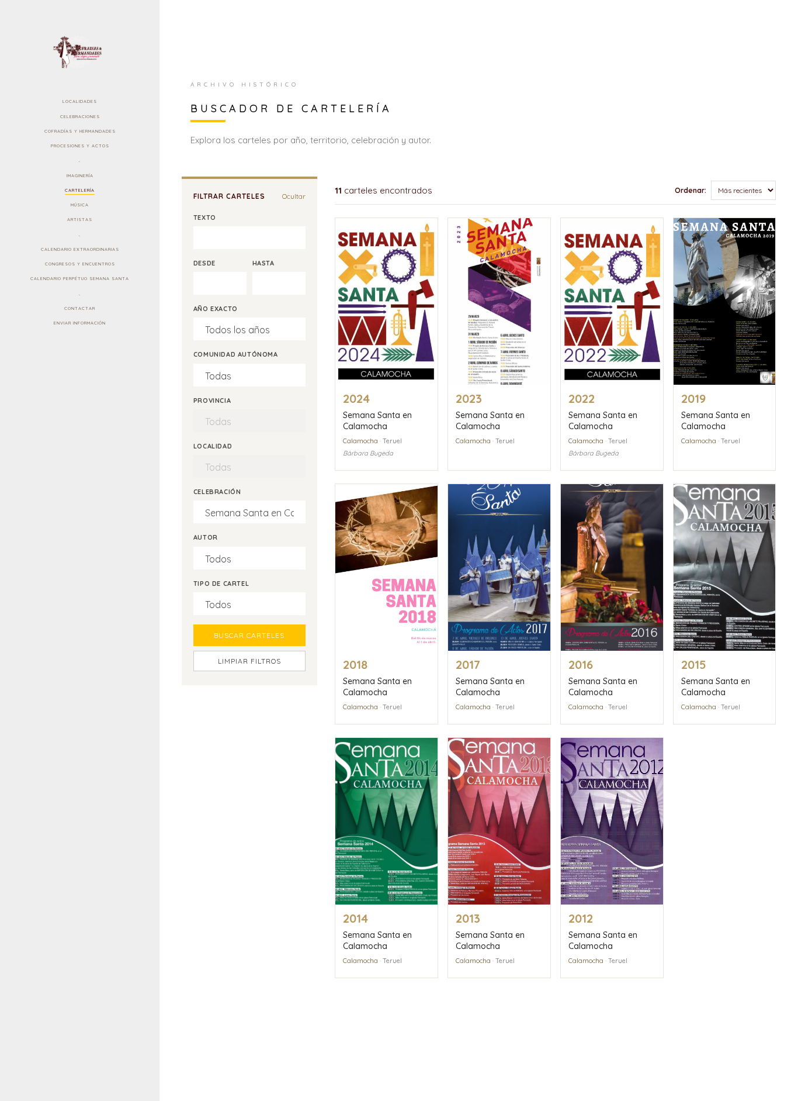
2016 (580, 664)
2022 (581, 398)
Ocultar (294, 196)
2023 (469, 398)
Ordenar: (690, 190)
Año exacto (215, 309)
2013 (468, 918)
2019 (693, 398)
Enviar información (80, 323)
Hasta (263, 263)
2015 (693, 664)
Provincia (212, 400)
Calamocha (360, 441)
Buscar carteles (249, 635)
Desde (204, 263)
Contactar (79, 308)
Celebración (217, 492)
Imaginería (80, 175)
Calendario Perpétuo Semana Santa (79, 278)
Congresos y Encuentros (80, 264)
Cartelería (80, 190)
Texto (204, 217)
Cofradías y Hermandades (80, 131)
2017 (468, 664)
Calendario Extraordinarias (80, 249)
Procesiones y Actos (80, 146)
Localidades (80, 101)
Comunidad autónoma (235, 354)
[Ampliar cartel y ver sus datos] (386, 301)
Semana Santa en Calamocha (377, 421)
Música (80, 205)
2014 (355, 918)
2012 (580, 918)
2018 (355, 664)
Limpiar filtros (249, 661)
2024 (356, 398)
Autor (205, 537)
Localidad (212, 446)
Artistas (79, 219)
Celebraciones (80, 116)
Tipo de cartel (221, 583)
